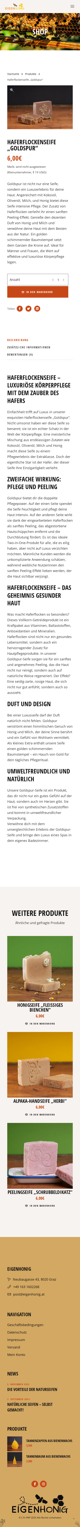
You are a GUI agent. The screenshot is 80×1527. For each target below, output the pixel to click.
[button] (12, 90)
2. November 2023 (18, 1384)
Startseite (13, 74)
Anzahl (15, 279)
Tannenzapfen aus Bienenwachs (49, 1440)
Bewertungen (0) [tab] (20, 354)
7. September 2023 (18, 1399)
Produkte (30, 74)
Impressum (16, 1339)
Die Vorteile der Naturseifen (32, 1389)
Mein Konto (16, 1354)
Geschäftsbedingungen (25, 1325)
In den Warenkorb (39, 292)
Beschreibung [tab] (18, 340)
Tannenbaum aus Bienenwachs (48, 1456)
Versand (13, 1347)
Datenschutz (17, 1332)
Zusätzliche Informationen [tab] (28, 347)
